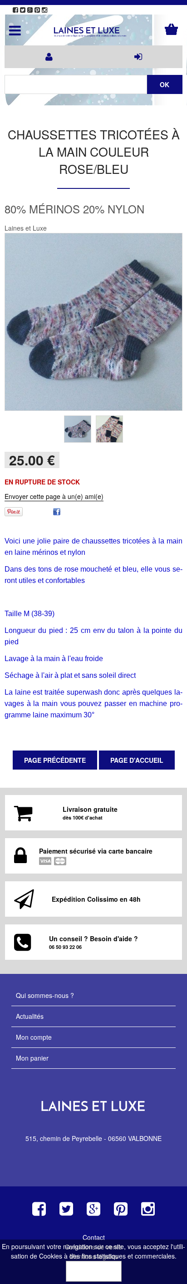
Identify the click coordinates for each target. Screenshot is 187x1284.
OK (93, 1271)
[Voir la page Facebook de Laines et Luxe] (15, 10)
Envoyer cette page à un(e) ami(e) (54, 496)
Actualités (30, 1016)
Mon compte (34, 1037)
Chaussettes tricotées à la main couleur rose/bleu (94, 151)
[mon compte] (49, 56)
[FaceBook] (56, 510)
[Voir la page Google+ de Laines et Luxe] (30, 10)
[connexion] (138, 56)
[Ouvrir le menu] (15, 30)
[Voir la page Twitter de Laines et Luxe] (22, 10)
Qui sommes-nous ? (45, 995)
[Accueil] (93, 32)
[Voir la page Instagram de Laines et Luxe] (44, 10)
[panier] (171, 29)
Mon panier (32, 1057)
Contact (94, 1237)
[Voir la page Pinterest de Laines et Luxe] (37, 10)
